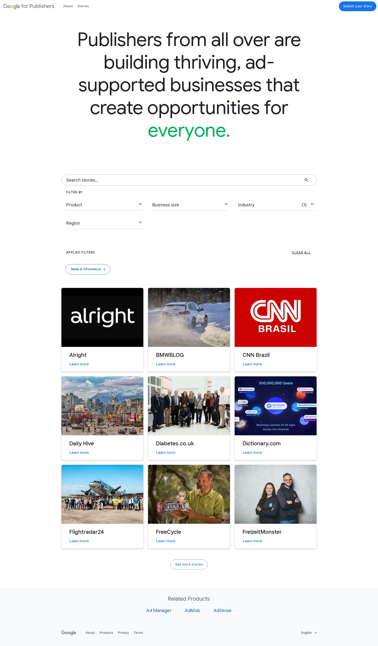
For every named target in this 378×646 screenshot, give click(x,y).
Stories (83, 6)
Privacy (123, 633)
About (68, 6)
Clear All (301, 253)
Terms (138, 633)
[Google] (29, 6)
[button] (104, 205)
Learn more (79, 364)
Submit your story (357, 6)
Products (106, 633)
